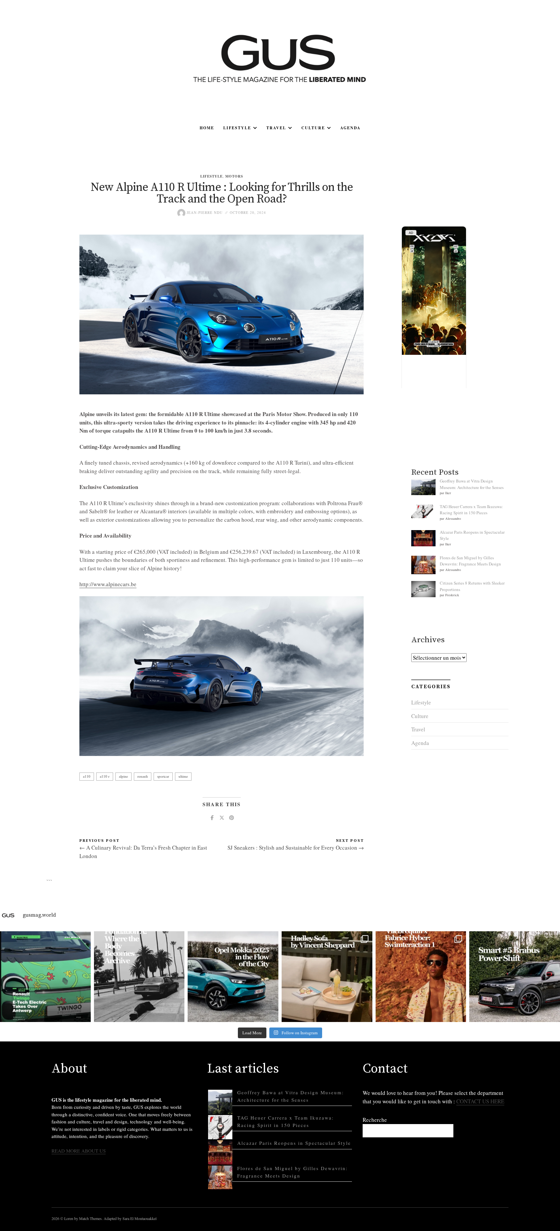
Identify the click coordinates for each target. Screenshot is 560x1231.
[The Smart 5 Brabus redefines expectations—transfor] (514, 976)
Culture (313, 128)
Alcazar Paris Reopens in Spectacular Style (294, 1143)
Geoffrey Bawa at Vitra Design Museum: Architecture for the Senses (472, 484)
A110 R (105, 776)
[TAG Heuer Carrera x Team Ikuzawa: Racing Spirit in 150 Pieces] (220, 1127)
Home (207, 128)
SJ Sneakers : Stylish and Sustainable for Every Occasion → (296, 847)
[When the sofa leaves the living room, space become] (327, 976)
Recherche (375, 1119)
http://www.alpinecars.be (107, 584)
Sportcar (163, 776)
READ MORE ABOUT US (79, 1150)
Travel (276, 128)
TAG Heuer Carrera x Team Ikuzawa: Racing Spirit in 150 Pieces (471, 510)
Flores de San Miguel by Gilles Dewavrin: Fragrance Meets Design (470, 561)
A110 (86, 776)
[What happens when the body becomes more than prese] (139, 976)
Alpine (123, 776)
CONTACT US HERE (480, 1101)
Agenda (350, 128)
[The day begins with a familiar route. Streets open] (233, 976)
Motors (234, 176)
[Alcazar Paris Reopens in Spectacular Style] (220, 1152)
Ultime (183, 776)
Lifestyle (237, 128)
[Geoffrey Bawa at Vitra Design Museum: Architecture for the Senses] (220, 1102)
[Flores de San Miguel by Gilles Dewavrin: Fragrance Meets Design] (220, 1178)
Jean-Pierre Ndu (204, 212)
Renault (142, 776)
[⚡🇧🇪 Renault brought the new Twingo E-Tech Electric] (45, 976)
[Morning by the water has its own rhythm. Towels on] (421, 976)
